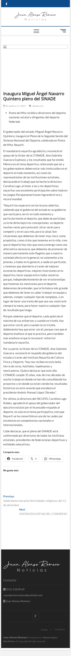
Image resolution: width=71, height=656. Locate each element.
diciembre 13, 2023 (15, 105)
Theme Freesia (49, 637)
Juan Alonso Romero (17, 601)
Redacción (38, 105)
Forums (44, 629)
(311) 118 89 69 (14, 589)
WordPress (8, 641)
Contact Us (60, 629)
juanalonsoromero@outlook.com (23, 595)
